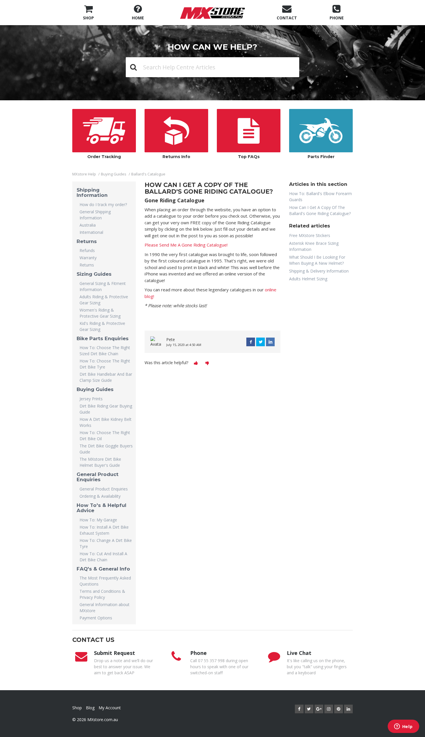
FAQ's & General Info (103, 569)
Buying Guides (113, 174)
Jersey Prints (91, 398)
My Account (110, 707)
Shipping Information (92, 192)
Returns (87, 241)
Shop (77, 707)
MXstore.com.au (102, 719)
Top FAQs (249, 156)
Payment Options (96, 618)
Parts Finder (321, 156)
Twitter (260, 342)
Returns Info (176, 156)
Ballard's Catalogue (148, 174)
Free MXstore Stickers (309, 235)
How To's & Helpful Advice (101, 507)
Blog (90, 707)
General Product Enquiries (98, 476)
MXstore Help (84, 174)
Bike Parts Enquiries (103, 338)
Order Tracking (104, 156)
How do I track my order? (103, 204)
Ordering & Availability (100, 496)
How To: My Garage (98, 520)
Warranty (88, 257)
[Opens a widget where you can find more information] (403, 727)
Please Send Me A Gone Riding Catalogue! (186, 245)
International (91, 232)
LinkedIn (270, 342)
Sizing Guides (94, 274)
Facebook (250, 342)
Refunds (87, 250)
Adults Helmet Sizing (308, 279)
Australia (88, 225)
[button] (196, 363)
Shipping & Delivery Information (319, 271)
